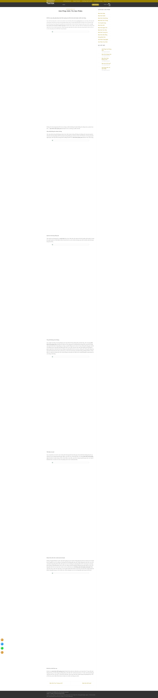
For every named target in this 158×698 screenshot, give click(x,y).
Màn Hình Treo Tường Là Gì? (56, 683)
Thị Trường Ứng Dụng (98, 1)
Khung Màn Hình (101, 37)
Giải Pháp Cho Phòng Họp (106, 50)
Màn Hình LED (101, 25)
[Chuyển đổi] (110, 13)
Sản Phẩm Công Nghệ (103, 39)
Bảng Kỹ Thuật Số (76, 1)
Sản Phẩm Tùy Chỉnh (103, 41)
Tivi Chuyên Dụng (102, 22)
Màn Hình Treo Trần (102, 30)
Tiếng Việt (106, 4)
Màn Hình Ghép (101, 13)
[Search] (101, 5)
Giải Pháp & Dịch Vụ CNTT (87, 1)
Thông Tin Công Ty (107, 1)
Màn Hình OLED (101, 15)
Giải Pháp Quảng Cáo (67, 1)
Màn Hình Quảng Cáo (106, 54)
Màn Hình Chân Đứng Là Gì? (105, 59)
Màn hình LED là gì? (87, 683)
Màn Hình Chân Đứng (103, 18)
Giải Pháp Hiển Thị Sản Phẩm (106, 68)
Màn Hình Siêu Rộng (102, 34)
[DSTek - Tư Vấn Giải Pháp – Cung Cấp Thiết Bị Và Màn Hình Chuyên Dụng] (53, 4)
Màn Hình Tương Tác (103, 32)
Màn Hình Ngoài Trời (102, 27)
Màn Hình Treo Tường (103, 20)
